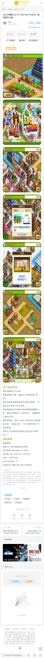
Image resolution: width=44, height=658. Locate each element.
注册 (29, 581)
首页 (4, 9)
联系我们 (24, 629)
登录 (16, 581)
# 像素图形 (26, 499)
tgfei (9, 22)
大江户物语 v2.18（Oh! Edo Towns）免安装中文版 (21, 16)
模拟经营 (16, 9)
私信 (39, 23)
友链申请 (7, 629)
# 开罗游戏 (18, 502)
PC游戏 (10, 9)
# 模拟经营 (8, 502)
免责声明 (16, 629)
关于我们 (32, 629)
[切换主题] (40, 649)
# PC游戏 (7, 499)
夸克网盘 (12, 48)
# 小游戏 (16, 499)
